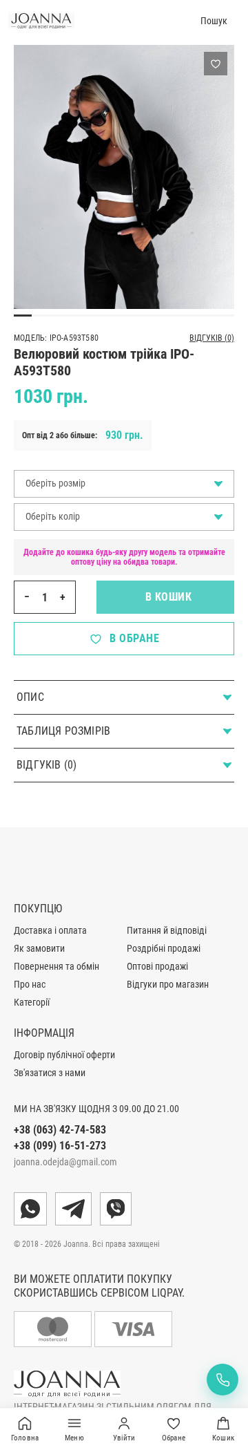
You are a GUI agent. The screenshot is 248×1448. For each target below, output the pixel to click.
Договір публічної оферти (64, 1054)
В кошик (165, 596)
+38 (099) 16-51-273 (60, 1145)
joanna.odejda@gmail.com (65, 1161)
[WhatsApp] (30, 1208)
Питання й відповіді (167, 930)
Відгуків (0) (211, 338)
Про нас (29, 984)
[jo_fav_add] (215, 63)
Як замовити (39, 948)
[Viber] (116, 1208)
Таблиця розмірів (63, 730)
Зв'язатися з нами (49, 1072)
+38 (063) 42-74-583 (60, 1129)
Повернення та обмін (56, 966)
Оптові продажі (157, 966)
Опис (30, 697)
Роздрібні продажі (163, 948)
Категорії (32, 1002)
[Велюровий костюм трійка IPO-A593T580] (124, 177)
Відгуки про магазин (168, 984)
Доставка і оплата (50, 930)
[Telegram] (73, 1208)
